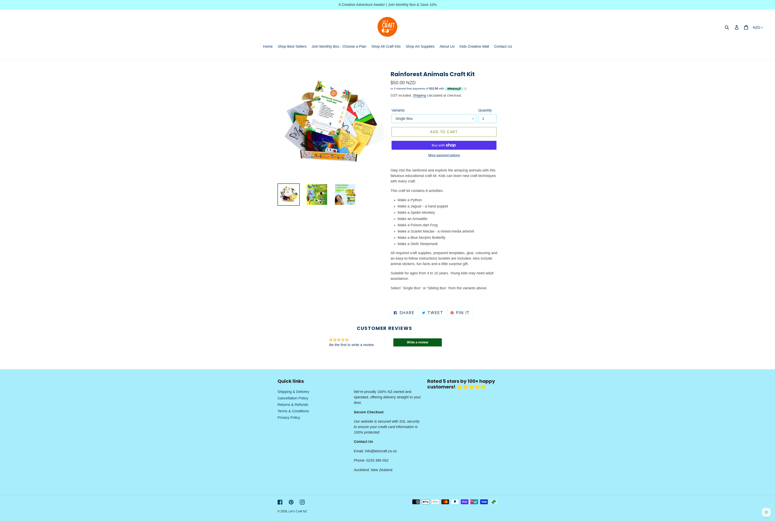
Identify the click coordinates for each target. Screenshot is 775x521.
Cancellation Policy (293, 398)
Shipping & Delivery (293, 392)
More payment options (444, 155)
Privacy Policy (289, 418)
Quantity (485, 110)
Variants (398, 110)
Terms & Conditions (293, 411)
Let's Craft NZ (298, 511)
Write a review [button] (417, 342)
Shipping (419, 95)
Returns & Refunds (293, 405)
